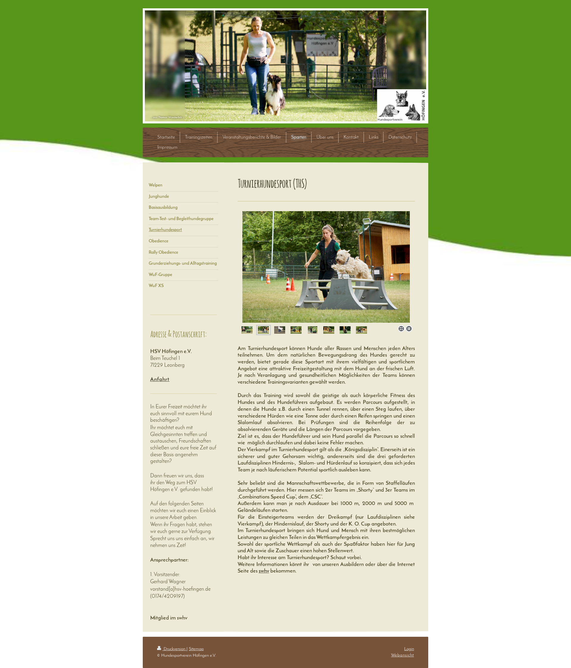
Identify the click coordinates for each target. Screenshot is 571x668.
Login (409, 649)
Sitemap (196, 649)
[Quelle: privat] (279, 330)
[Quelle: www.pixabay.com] (345, 330)
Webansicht (402, 655)
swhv (264, 571)
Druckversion (174, 649)
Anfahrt (160, 379)
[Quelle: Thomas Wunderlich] (246, 330)
